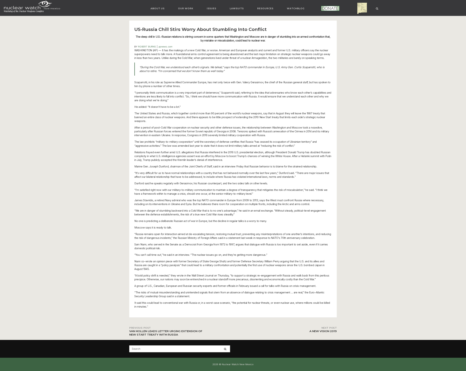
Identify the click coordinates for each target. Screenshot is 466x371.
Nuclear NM (359, 8)
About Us (158, 8)
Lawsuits (237, 8)
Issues (211, 8)
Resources (265, 8)
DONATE (325, 8)
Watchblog (296, 8)
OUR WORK (185, 8)
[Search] (225, 348)
